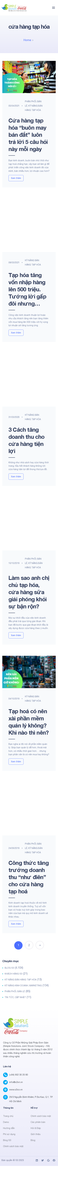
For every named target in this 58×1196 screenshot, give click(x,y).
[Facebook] (54, 1160)
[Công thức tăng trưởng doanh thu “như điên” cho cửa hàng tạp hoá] (29, 808)
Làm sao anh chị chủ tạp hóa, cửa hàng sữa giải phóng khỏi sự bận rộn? (29, 592)
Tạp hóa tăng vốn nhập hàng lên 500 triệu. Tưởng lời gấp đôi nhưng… (27, 289)
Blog (33, 1140)
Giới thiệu (36, 1134)
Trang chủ (8, 1116)
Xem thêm (16, 178)
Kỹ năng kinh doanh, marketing (23, 985)
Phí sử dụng (9, 1134)
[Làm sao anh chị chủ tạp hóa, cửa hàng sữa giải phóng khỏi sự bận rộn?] (29, 523)
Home (27, 40)
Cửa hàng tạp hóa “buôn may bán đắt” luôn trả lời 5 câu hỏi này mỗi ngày (28, 134)
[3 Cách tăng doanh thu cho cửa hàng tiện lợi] (29, 380)
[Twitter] (42, 1160)
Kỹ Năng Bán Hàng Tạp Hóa (20, 979)
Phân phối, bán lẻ (15, 991)
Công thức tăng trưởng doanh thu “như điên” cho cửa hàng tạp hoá (29, 877)
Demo (6, 1122)
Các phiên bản (38, 1122)
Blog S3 (9, 968)
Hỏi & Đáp (36, 1128)
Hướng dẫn (9, 1128)
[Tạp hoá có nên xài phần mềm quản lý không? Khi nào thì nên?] (29, 672)
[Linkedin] (36, 1160)
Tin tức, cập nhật (15, 997)
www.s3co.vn (16, 1089)
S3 (16, 1160)
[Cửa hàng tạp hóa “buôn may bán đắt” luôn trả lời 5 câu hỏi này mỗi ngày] (29, 77)
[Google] (48, 1160)
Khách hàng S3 (13, 974)
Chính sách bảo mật (13, 1146)
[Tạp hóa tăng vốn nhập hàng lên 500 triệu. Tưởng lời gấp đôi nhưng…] (29, 225)
